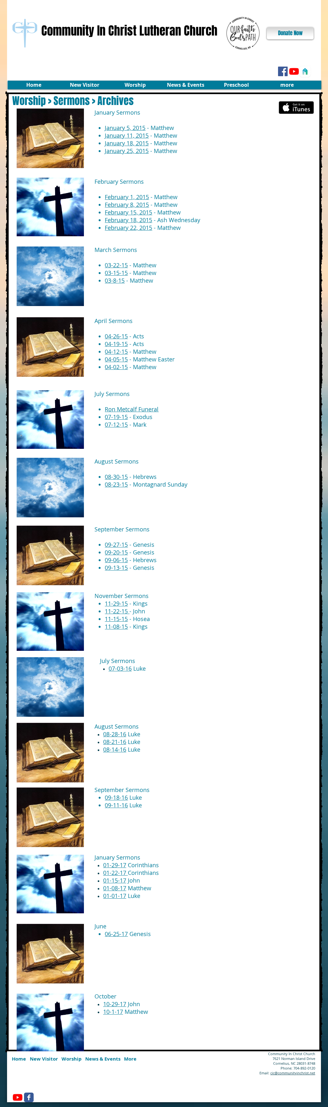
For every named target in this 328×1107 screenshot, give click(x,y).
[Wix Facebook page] (29, 1097)
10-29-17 (114, 1004)
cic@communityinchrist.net (292, 1073)
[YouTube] (294, 71)
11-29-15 (116, 603)
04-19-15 (116, 344)
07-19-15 (116, 417)
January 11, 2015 (127, 135)
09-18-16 (116, 797)
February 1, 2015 (127, 197)
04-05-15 (116, 359)
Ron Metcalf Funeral (132, 409)
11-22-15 (117, 611)
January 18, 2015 (127, 143)
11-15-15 (116, 619)
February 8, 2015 (127, 204)
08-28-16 (114, 734)
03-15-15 (116, 273)
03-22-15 (116, 265)
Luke (127, 668)
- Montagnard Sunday (146, 484)
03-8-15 (115, 280)
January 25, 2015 (127, 151)
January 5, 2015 (125, 128)
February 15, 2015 (128, 212)
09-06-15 (116, 560)
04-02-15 (116, 367)
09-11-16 (116, 805)
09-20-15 (116, 552)
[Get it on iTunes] (296, 107)
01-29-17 (114, 865)
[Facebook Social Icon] (283, 71)
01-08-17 (114, 888)
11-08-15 (116, 626)
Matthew (125, 1011)
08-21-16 (114, 742)
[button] (84, 85)
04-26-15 (116, 336)
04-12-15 (116, 351)
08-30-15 (116, 477)
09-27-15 (116, 544)
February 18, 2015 (128, 220)
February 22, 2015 (128, 227)
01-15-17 (114, 880)
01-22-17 (115, 873)
